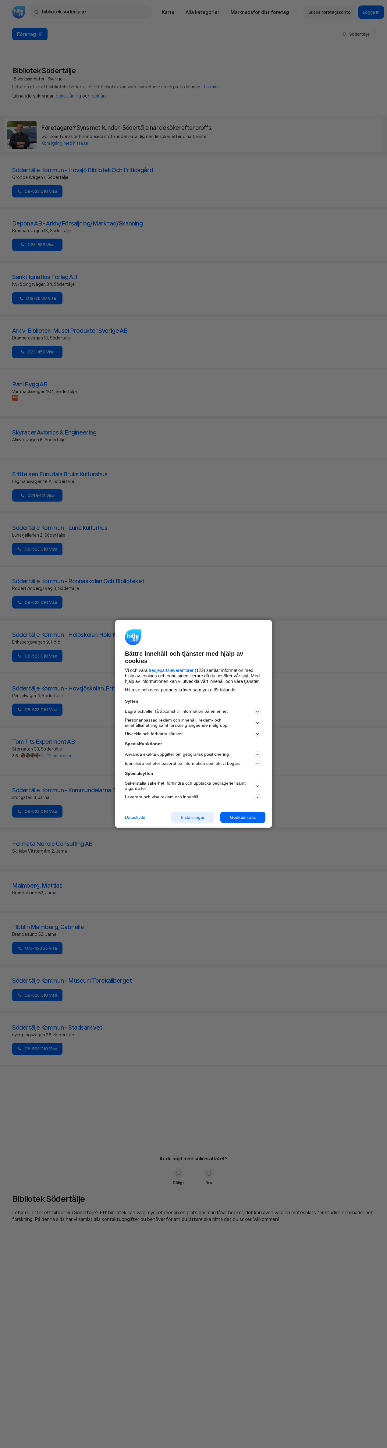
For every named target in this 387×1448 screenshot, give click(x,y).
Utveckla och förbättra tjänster (154, 733)
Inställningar (192, 817)
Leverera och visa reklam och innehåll (161, 796)
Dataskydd (135, 817)
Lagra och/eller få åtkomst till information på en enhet (176, 711)
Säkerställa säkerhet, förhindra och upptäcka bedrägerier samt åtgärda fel (185, 786)
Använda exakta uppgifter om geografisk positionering (177, 754)
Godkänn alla (243, 817)
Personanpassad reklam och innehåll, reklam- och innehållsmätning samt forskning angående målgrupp (176, 723)
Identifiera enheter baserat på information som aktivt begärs (182, 763)
